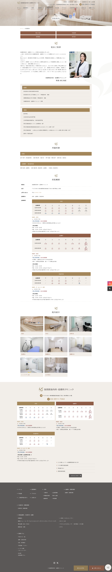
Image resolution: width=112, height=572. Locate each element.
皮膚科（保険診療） (71, 489)
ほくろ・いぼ (63, 521)
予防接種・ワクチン (22, 545)
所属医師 (74, 33)
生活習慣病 (55, 492)
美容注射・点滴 (21, 527)
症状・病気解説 (21, 542)
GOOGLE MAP (75, 475)
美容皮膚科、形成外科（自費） (26, 515)
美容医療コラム (21, 555)
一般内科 (46, 492)
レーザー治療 (21, 548)
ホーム (19, 8)
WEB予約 (81, 568)
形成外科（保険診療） (24, 505)
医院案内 (25, 8)
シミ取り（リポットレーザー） (67, 518)
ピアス (61, 527)
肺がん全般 (55, 495)
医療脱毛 (20, 518)
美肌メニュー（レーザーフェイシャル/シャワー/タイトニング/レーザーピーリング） (37, 521)
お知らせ (83, 8)
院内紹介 (74, 36)
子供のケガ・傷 (21, 536)
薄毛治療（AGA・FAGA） (24, 524)
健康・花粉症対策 (22, 539)
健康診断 (46, 498)
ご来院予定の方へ (74, 8)
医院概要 (38, 36)
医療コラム (92, 8)
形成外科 (49, 8)
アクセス (64, 8)
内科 (33, 8)
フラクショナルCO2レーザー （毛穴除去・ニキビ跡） (72, 524)
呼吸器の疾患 (47, 495)
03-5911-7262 (37, 192)
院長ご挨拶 (38, 33)
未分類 (19, 553)
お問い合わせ (97, 568)
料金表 (57, 8)
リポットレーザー (22, 550)
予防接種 (55, 498)
